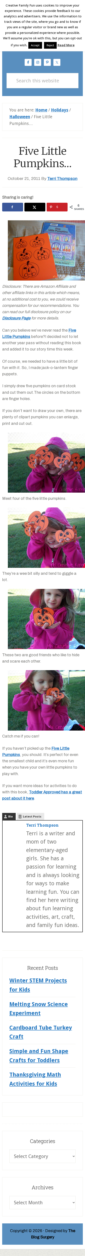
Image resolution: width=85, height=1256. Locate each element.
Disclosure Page (16, 318)
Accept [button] (35, 45)
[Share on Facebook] (12, 207)
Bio (10, 816)
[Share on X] (34, 207)
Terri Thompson (42, 825)
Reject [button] (50, 45)
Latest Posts (32, 816)
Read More (66, 45)
